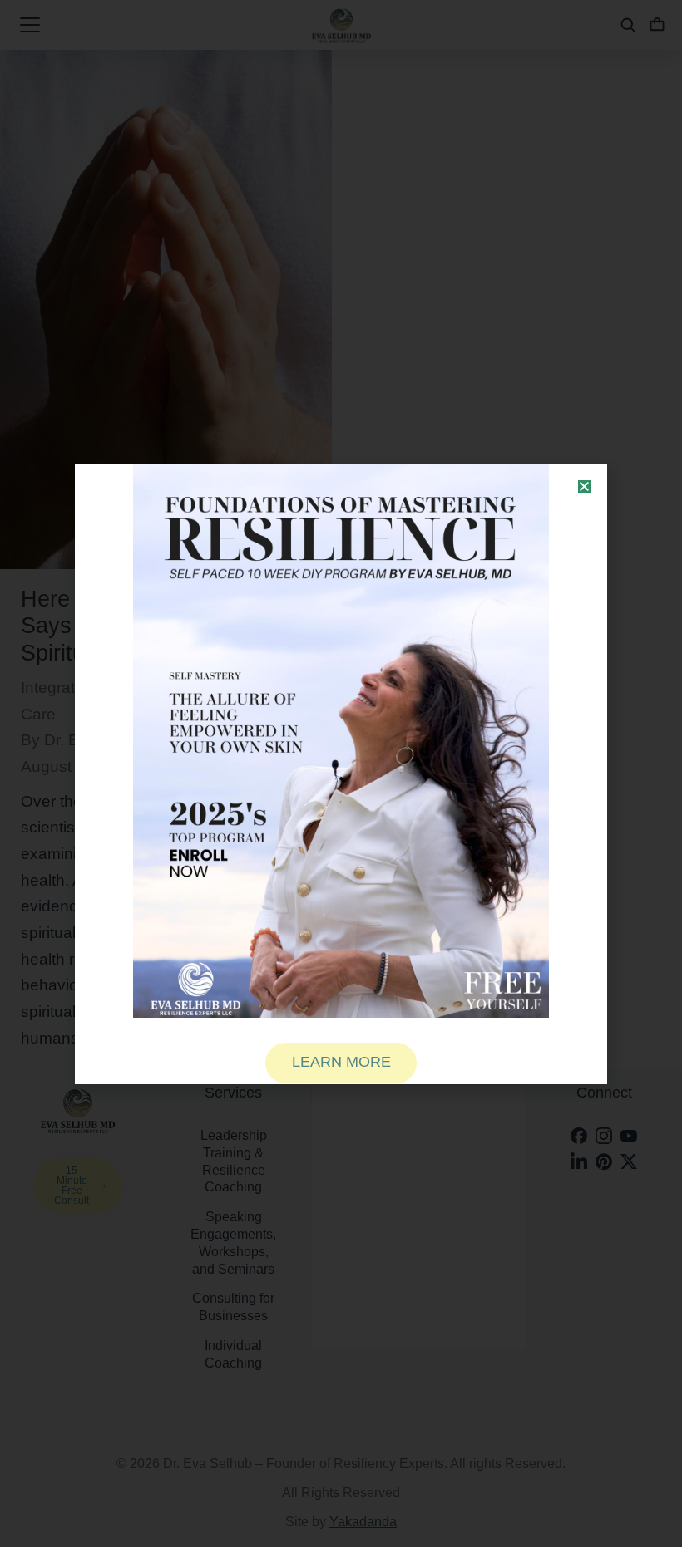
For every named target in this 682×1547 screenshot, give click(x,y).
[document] (341, 773)
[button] (584, 486)
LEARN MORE (341, 1061)
